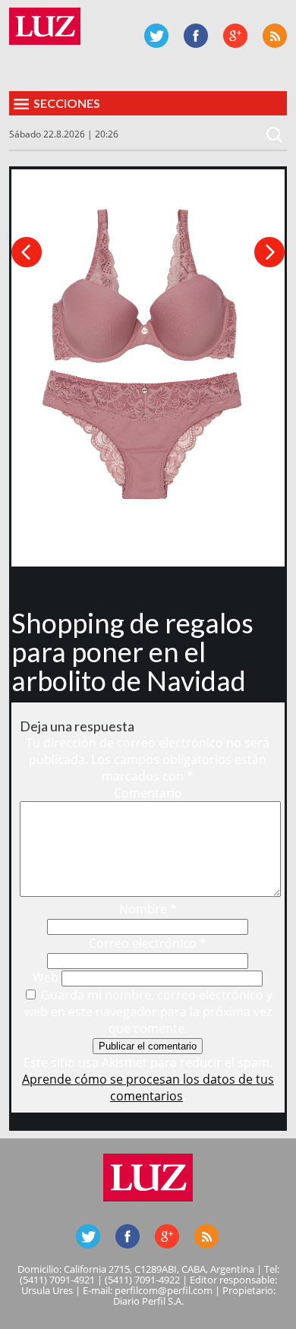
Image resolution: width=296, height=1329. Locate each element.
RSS (275, 36)
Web (45, 977)
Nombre (148, 909)
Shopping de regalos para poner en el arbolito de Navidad (132, 651)
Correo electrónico (147, 943)
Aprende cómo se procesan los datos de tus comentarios (148, 1087)
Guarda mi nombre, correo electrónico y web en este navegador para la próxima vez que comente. (148, 1011)
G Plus (235, 36)
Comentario (148, 792)
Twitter (156, 36)
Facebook (196, 36)
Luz (44, 26)
